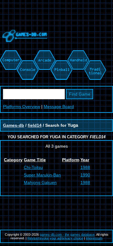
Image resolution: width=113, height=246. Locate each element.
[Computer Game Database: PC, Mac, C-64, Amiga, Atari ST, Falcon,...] (10, 53)
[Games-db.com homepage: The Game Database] (24, 46)
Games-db (13, 125)
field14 (35, 125)
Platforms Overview (21, 106)
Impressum (94, 238)
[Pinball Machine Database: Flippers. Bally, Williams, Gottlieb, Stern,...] (61, 53)
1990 (85, 174)
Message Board (59, 106)
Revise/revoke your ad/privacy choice (55, 238)
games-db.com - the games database (67, 234)
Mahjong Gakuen (40, 182)
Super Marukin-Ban (42, 174)
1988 (85, 167)
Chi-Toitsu (33, 167)
